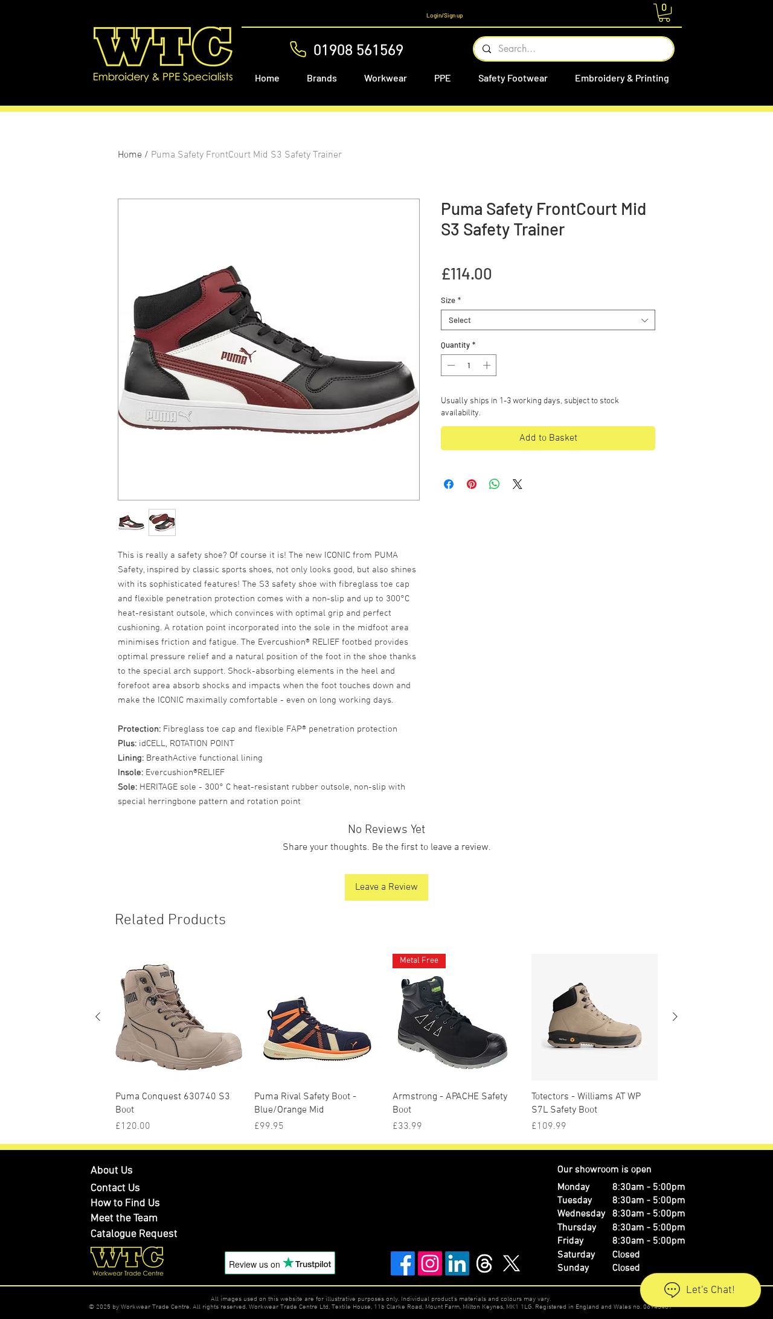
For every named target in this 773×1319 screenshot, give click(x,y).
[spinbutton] (469, 365)
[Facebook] (403, 1263)
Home (130, 155)
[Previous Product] (98, 1016)
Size (451, 300)
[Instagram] (430, 1263)
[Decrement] (450, 365)
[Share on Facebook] (448, 484)
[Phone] (298, 49)
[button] (664, 13)
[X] (511, 1263)
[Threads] (484, 1263)
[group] (386, 1043)
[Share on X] (517, 484)
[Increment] (488, 365)
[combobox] (548, 320)
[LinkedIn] (457, 1263)
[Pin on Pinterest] (471, 484)
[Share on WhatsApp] (494, 484)
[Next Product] (675, 1016)
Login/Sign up (444, 15)
